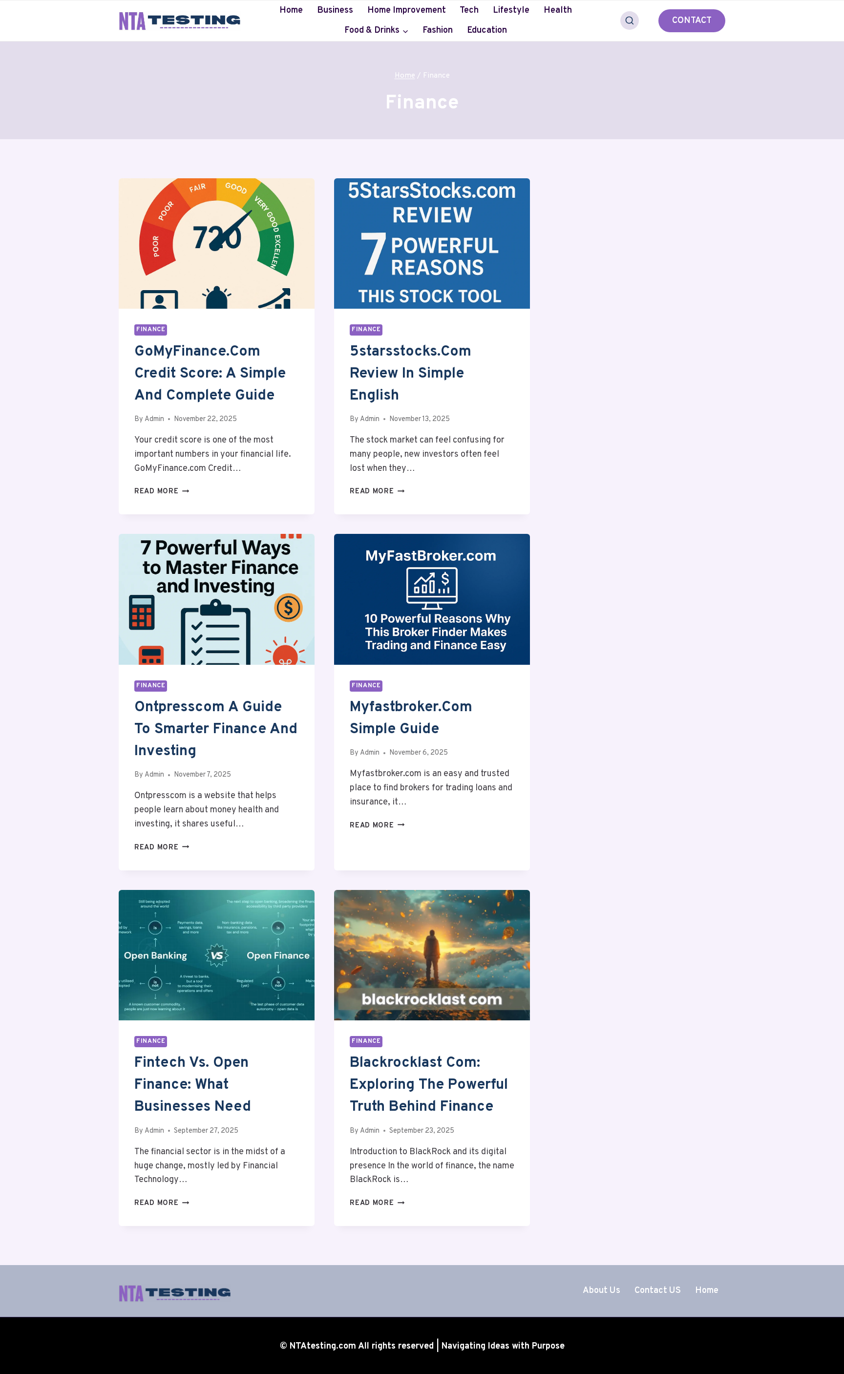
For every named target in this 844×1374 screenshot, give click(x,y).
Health (558, 10)
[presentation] (217, 243)
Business (335, 10)
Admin (154, 419)
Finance (150, 330)
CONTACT (692, 20)
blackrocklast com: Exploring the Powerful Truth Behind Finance (429, 1085)
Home (291, 10)
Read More (161, 491)
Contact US (657, 1290)
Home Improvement (406, 10)
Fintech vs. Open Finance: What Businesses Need (192, 1085)
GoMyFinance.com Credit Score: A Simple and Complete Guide (210, 374)
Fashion (437, 30)
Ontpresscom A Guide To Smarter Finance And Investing (215, 729)
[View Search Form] (629, 20)
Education (487, 30)
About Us (601, 1290)
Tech (469, 10)
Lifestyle (511, 10)
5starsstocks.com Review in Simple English (410, 374)
